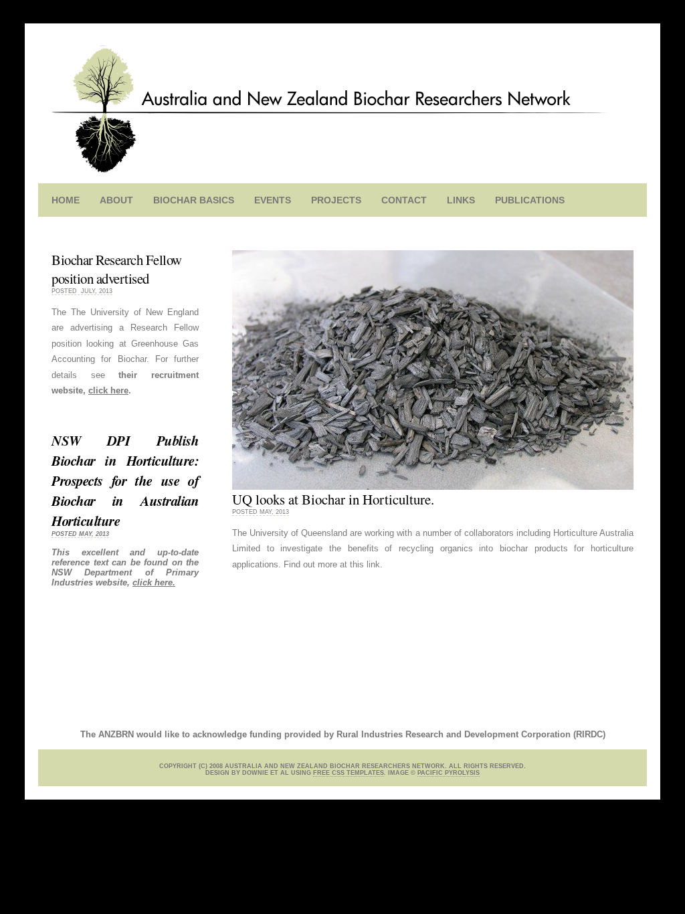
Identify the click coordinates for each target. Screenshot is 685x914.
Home (66, 200)
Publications (530, 200)
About (116, 200)
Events (272, 200)
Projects (336, 200)
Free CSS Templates (348, 772)
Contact (404, 200)
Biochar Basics (193, 200)
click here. (153, 582)
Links (461, 200)
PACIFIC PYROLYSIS (448, 772)
